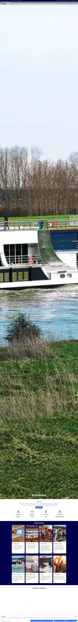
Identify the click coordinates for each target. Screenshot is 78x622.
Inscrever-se (60, 0)
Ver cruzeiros (39, 507)
